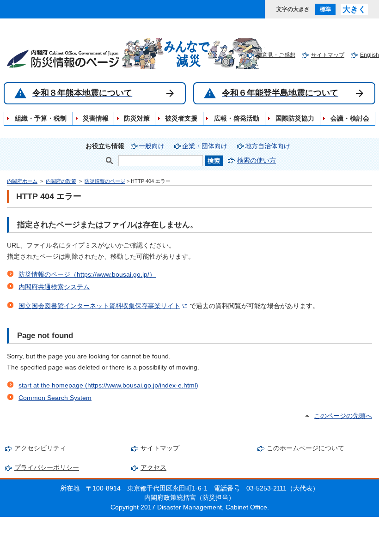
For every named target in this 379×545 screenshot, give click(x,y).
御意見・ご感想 (276, 55)
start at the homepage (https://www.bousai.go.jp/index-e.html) (108, 385)
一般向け (152, 146)
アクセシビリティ (40, 448)
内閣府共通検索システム (54, 287)
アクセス (153, 467)
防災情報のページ (105, 181)
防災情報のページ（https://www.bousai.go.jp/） (87, 274)
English (369, 55)
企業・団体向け (204, 146)
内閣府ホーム (22, 181)
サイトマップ (327, 55)
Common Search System (55, 397)
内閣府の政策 (61, 181)
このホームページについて (305, 448)
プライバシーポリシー (46, 467)
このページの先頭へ (343, 415)
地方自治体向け (267, 146)
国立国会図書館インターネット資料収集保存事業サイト (99, 306)
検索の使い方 (256, 160)
